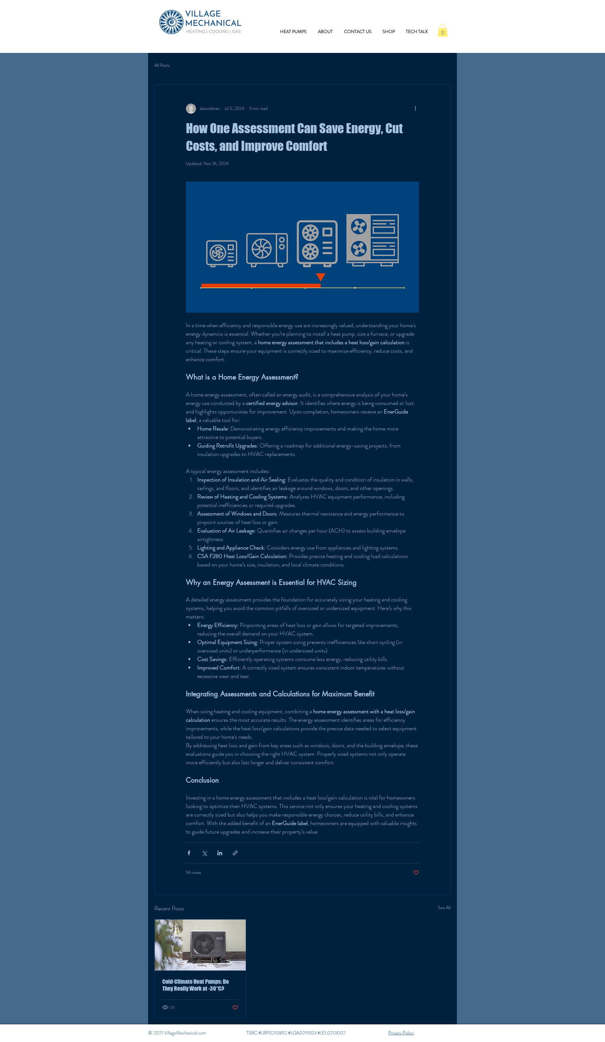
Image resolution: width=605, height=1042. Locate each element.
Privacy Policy (401, 1032)
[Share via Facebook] (189, 853)
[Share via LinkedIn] (220, 853)
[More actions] (415, 108)
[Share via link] (235, 853)
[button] (442, 30)
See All (444, 907)
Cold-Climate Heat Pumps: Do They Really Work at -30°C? (195, 985)
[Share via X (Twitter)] (204, 853)
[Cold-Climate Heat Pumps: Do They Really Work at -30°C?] (200, 945)
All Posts (162, 65)
